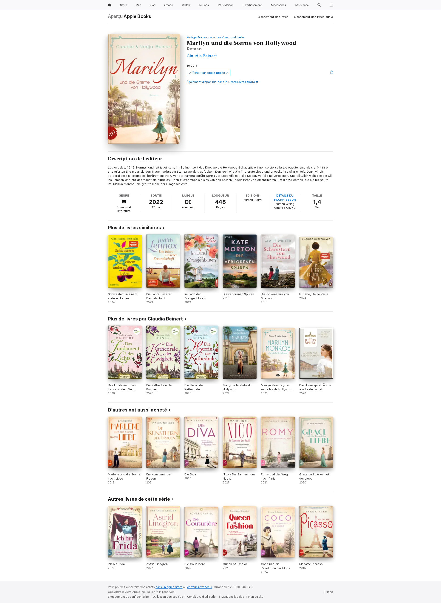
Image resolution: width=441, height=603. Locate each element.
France (328, 592)
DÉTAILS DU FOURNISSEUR (285, 197)
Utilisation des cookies (168, 596)
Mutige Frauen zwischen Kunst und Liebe (216, 37)
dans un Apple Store (169, 587)
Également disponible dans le (221, 82)
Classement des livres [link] (273, 17)
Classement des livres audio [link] (313, 17)
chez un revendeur (199, 587)
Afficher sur (207, 72)
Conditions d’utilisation (202, 596)
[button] (319, 5)
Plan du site (256, 596)
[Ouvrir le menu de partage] (332, 72)
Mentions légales (232, 596)
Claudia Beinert (202, 55)
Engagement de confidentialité (128, 596)
